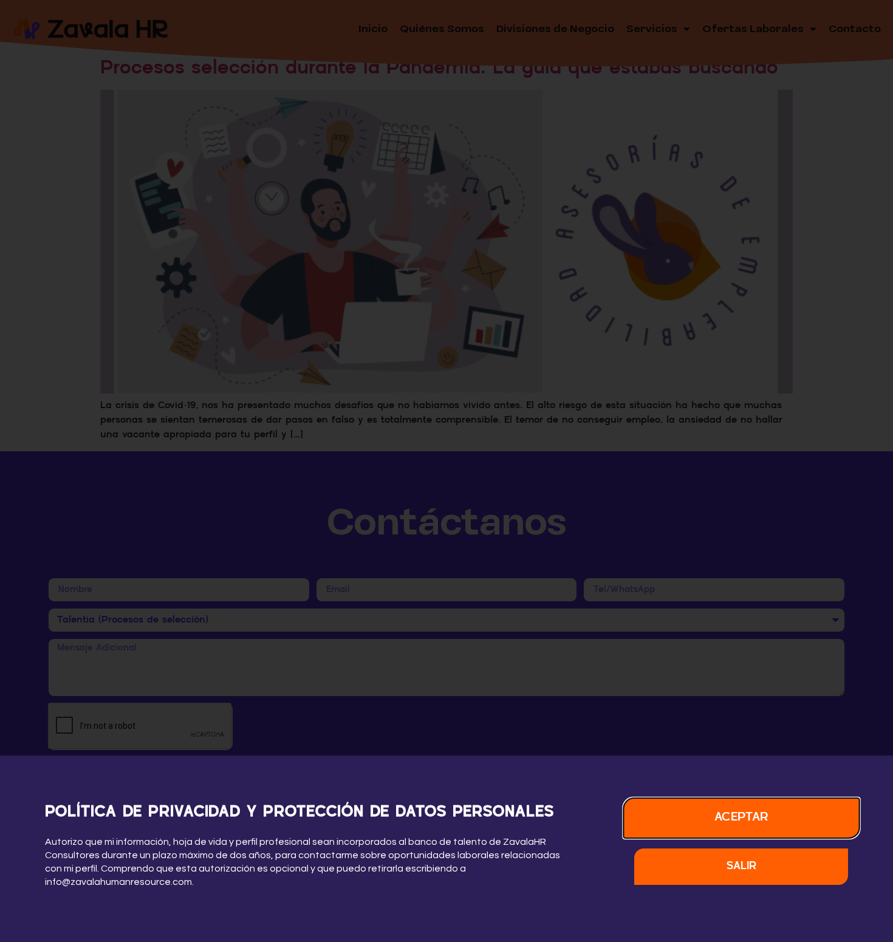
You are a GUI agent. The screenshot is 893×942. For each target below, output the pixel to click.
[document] (446, 471)
